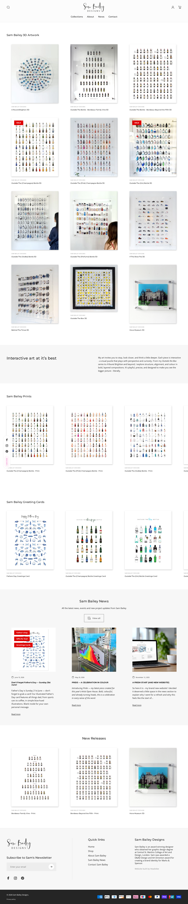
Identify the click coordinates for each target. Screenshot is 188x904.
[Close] (178, 853)
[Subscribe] (173, 875)
